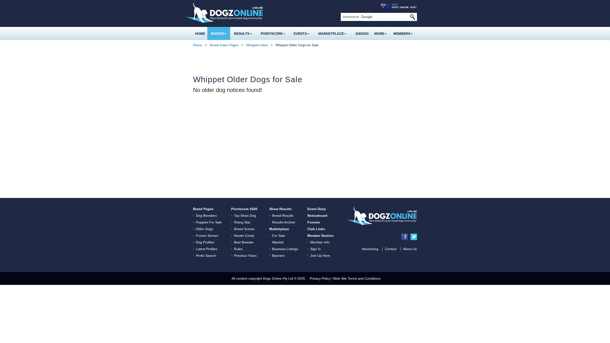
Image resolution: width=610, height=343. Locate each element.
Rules (238, 249)
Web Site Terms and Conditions (357, 278)
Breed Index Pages (224, 45)
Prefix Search (206, 255)
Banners (278, 255)
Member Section (320, 235)
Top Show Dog (245, 215)
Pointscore (272, 33)
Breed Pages (203, 209)
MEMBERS (401, 33)
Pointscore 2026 (244, 209)
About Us (410, 249)
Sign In (315, 249)
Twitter (414, 237)
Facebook (404, 237)
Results (241, 33)
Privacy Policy (320, 278)
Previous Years (245, 255)
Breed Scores (244, 229)
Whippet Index (257, 45)
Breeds (217, 33)
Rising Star (242, 222)
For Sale (278, 235)
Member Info (320, 242)
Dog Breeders (206, 215)
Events (300, 33)
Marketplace (331, 33)
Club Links (316, 229)
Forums (313, 222)
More (379, 33)
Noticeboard (317, 215)
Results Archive (283, 222)
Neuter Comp (244, 235)
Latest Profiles (206, 249)
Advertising (370, 249)
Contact (390, 249)
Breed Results (282, 215)
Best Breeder (244, 242)
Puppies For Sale (209, 222)
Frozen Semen (207, 235)
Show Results (280, 209)
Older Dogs (204, 229)
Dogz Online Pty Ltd (278, 278)
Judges (362, 33)
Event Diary (316, 209)
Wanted (278, 242)
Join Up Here (320, 255)
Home (200, 33)
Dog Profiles (205, 242)
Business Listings (285, 249)
